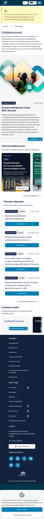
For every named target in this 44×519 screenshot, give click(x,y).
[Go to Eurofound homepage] (7, 3)
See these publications (17, 329)
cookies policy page (30, 500)
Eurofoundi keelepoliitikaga (24, 19)
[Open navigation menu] (39, 3)
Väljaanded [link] (19, 26)
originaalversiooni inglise (19, 17)
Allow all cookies (22, 509)
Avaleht (5, 26)
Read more (23, 188)
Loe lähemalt (35, 139)
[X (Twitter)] (17, 465)
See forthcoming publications (26, 302)
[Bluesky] (11, 465)
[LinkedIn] (11, 458)
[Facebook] (17, 458)
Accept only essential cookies (22, 515)
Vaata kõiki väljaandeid (30, 196)
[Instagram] (24, 458)
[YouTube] (30, 458)
